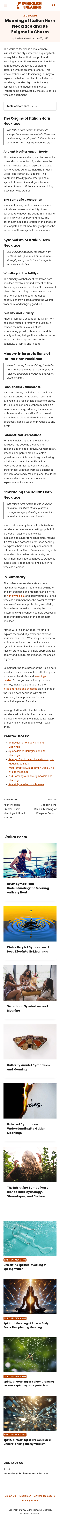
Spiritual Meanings (15, 1260)
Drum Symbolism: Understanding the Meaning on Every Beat (28, 888)
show (34, 106)
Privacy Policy (30, 1500)
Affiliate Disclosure (44, 1495)
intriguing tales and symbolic (20, 688)
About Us (10, 1495)
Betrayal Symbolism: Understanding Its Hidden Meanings (26, 1128)
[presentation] (30, 1238)
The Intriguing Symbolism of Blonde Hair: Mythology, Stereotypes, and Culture (28, 1192)
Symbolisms (30, 15)
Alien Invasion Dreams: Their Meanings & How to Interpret (14, 809)
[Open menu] (8, 5)
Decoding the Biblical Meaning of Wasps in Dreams (45, 807)
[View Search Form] (54, 5)
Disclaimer (25, 1495)
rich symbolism (16, 595)
